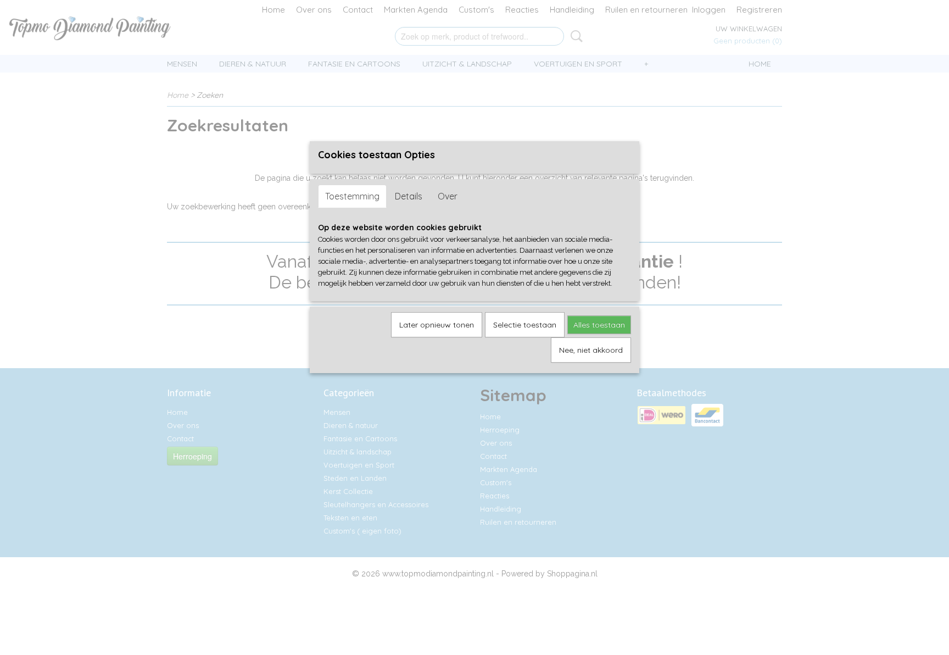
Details (408, 196)
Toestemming (352, 196)
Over (447, 196)
